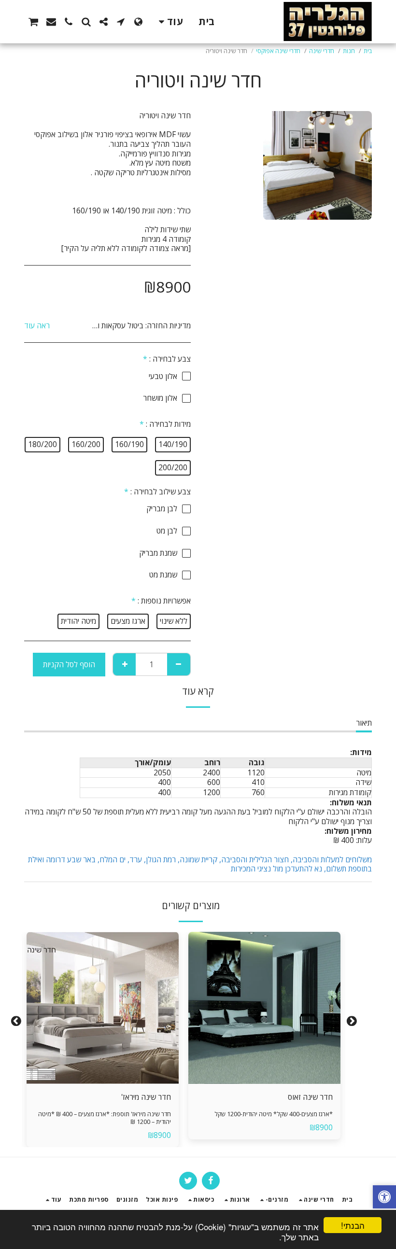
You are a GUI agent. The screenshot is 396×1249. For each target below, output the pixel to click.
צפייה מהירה (264, 1061)
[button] (121, 22)
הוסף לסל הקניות (261, 1079)
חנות (349, 51)
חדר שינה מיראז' (146, 1097)
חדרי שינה (321, 51)
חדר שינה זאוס (310, 1097)
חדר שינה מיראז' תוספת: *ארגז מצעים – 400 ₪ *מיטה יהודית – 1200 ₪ (104, 1118)
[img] (264, 1008)
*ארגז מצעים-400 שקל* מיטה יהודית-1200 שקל (273, 1114)
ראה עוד (37, 326)
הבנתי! (353, 1225)
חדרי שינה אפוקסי (278, 51)
